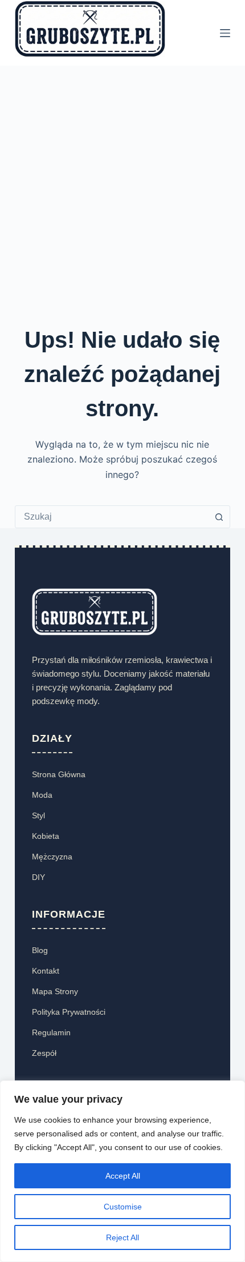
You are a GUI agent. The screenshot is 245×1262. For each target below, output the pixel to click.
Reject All (122, 1237)
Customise (123, 1206)
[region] (122, 1171)
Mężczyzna (52, 856)
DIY (38, 877)
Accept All (122, 1175)
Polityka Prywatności (68, 1011)
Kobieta (45, 836)
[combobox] (111, 516)
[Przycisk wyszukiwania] (219, 517)
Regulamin (51, 1032)
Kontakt (45, 970)
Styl (38, 815)
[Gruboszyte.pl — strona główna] (94, 611)
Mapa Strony (55, 991)
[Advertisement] (122, 194)
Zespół (44, 1053)
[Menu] (225, 33)
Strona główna (58, 774)
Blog (40, 950)
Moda (42, 794)
